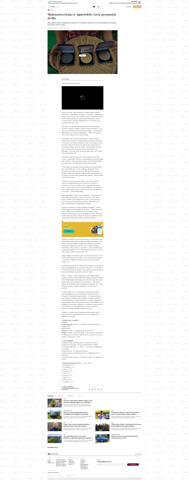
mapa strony (50, 475)
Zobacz (82, 55)
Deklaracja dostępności (61, 465)
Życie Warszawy (84, 468)
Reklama (70, 459)
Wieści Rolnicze (84, 467)
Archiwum (70, 464)
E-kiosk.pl (82, 459)
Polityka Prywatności (61, 459)
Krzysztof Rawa (65, 79)
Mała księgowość (84, 464)
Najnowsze (71, 396)
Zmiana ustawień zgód (61, 461)
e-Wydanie (128, 6)
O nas (49, 459)
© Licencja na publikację (68, 386)
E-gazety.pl (83, 461)
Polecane (60, 396)
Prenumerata (71, 462)
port (98, 7)
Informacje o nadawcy (61, 464)
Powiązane (51, 396)
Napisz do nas (51, 462)
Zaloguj (137, 6)
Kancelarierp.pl (83, 465)
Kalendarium (59, 475)
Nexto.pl (82, 462)
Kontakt (49, 461)
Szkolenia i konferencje (53, 472)
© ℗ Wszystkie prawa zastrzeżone (70, 388)
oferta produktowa (70, 475)
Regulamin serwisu (60, 462)
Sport (51, 10)
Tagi (79, 396)
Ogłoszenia (71, 461)
